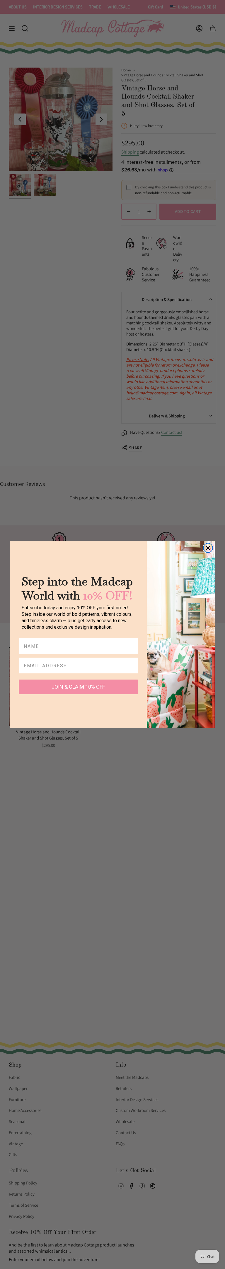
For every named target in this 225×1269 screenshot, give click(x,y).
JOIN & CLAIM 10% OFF (78, 687)
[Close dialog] (208, 548)
